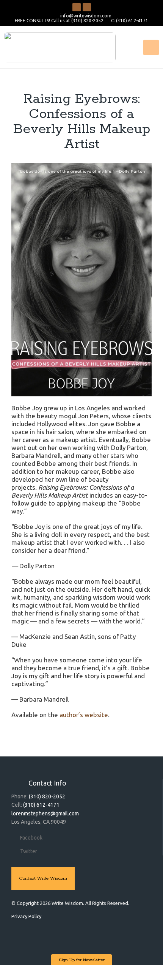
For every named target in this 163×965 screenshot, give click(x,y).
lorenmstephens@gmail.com (45, 813)
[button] (151, 47)
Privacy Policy (26, 916)
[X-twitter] (87, 7)
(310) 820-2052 (47, 796)
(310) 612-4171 (41, 805)
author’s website (84, 714)
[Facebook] (76, 7)
